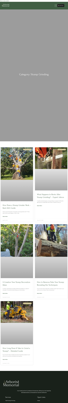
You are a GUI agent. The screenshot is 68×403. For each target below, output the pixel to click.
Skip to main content (4, 0)
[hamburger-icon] (56, 5)
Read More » (5, 216)
